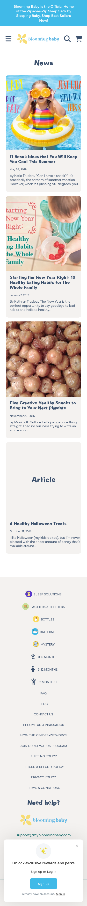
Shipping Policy (43, 756)
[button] (8, 38)
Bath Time (48, 631)
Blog (43, 703)
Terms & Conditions (43, 787)
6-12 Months (48, 669)
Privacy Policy (43, 777)
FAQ (43, 693)
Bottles (47, 619)
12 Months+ (47, 682)
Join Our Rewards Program (43, 745)
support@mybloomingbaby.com (43, 834)
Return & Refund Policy (43, 766)
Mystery (48, 644)
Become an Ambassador (43, 724)
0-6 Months (48, 656)
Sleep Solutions (48, 594)
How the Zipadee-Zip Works (43, 735)
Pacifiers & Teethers (47, 606)
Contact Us (43, 714)
